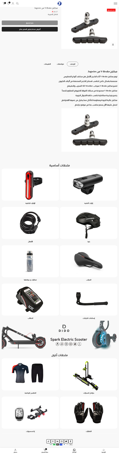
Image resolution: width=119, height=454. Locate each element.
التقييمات (47, 64)
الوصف (72, 64)
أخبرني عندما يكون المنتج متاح (29, 29)
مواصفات (60, 64)
